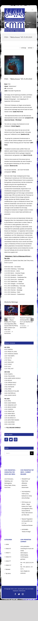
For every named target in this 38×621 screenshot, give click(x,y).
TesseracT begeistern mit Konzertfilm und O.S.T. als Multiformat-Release (27, 516)
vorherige (23, 48)
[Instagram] (15, 434)
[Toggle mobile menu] (33, 10)
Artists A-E (8, 543)
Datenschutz (22, 585)
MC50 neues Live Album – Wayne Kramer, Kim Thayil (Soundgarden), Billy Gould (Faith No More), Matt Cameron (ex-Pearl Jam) (27, 503)
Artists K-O (8, 551)
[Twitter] (11, 434)
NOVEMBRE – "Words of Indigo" (26, 525)
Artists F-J (8, 547)
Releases (8, 563)
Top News (8, 568)
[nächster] (32, 316)
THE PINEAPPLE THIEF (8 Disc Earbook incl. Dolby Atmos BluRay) (27, 489)
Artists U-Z (8, 559)
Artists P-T (8, 555)
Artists (7, 538)
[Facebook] (6, 434)
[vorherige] (5, 316)
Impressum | (16, 585)
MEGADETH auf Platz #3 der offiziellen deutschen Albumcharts (26, 477)
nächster (30, 48)
